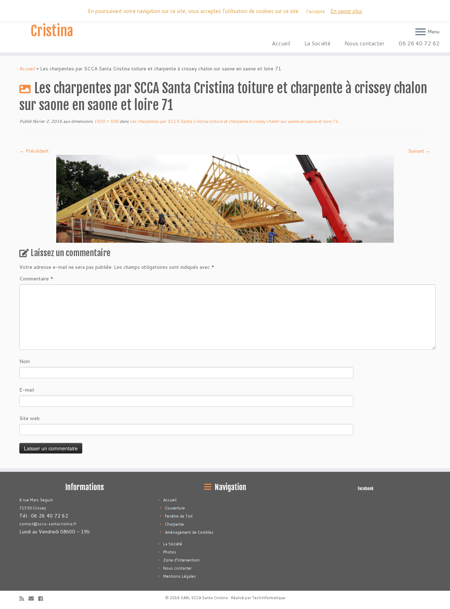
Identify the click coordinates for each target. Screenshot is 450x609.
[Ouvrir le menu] (420, 32)
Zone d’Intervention (181, 560)
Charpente (174, 524)
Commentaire (36, 278)
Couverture (175, 508)
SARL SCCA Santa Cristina (52, 22)
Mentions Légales (179, 576)
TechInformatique (268, 598)
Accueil (281, 43)
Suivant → (419, 150)
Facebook (365, 488)
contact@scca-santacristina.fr (47, 524)
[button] (225, 199)
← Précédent (34, 150)
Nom (24, 361)
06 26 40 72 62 (419, 43)
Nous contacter (365, 43)
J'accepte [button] (315, 11)
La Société (317, 43)
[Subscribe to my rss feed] (23, 598)
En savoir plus (346, 11)
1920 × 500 (105, 121)
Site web (29, 418)
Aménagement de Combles (189, 532)
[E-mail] (33, 598)
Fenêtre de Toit (179, 516)
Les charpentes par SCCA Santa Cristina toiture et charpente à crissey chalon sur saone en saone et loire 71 (233, 121)
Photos (169, 552)
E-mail (26, 389)
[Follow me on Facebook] (42, 598)
